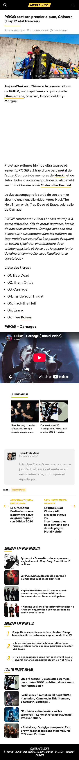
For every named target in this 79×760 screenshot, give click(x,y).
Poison (26, 317)
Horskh (60, 175)
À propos (8, 752)
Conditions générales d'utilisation (34, 752)
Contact (70, 752)
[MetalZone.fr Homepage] (39, 5)
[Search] (20, 5)
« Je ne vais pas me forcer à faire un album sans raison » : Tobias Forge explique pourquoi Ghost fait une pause (43, 646)
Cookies (40, 755)
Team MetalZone (16, 30)
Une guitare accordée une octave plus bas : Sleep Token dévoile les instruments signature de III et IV (42, 634)
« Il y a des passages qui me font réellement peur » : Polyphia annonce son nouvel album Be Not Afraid (43, 658)
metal (62, 170)
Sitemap (59, 752)
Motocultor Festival (56, 185)
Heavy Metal (18, 489)
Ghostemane (14, 96)
